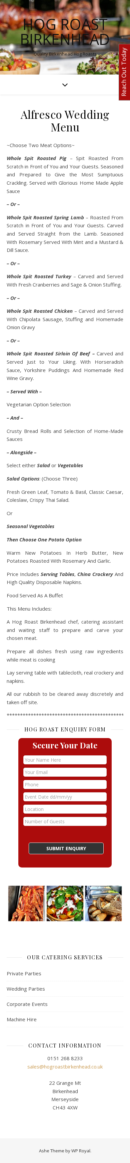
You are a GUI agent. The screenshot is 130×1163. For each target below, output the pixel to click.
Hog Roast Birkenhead (65, 32)
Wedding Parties (26, 988)
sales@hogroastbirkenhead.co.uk (65, 1066)
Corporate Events (27, 1004)
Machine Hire (22, 1019)
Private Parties (24, 973)
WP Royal (80, 1151)
